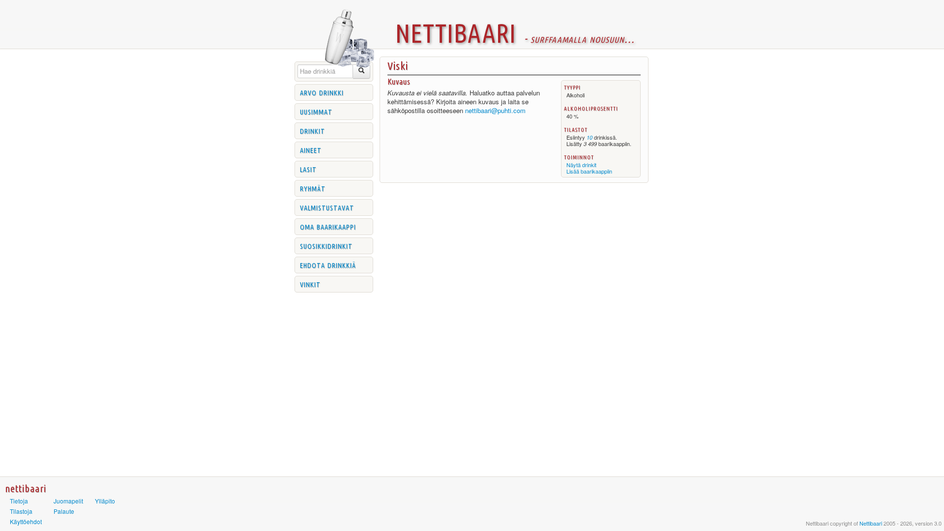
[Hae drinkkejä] (361, 71)
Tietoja (19, 501)
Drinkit (312, 130)
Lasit (308, 169)
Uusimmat (316, 111)
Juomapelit (68, 501)
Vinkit (310, 284)
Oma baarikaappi (328, 226)
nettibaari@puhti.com (495, 110)
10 (589, 137)
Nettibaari (870, 523)
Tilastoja (21, 511)
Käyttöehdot (26, 521)
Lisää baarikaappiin (589, 171)
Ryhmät (312, 188)
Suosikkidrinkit (326, 245)
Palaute (64, 511)
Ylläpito (105, 501)
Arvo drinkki (322, 92)
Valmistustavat (327, 207)
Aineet (311, 149)
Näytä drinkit (581, 165)
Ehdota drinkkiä (328, 264)
